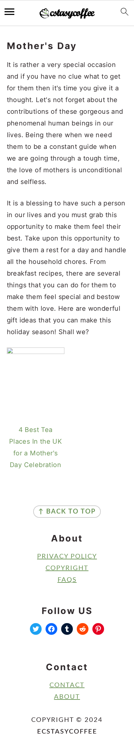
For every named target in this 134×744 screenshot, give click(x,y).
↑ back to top (67, 511)
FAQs (67, 580)
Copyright (67, 568)
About (67, 697)
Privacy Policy (67, 556)
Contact (67, 685)
